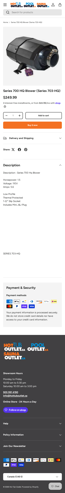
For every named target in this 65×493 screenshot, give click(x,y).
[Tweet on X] (13, 149)
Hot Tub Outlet (15, 487)
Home (5, 22)
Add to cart (43, 115)
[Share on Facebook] (19, 149)
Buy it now (33, 125)
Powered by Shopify (30, 487)
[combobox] (32, 12)
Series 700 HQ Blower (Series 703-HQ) (26, 22)
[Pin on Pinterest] (26, 149)
